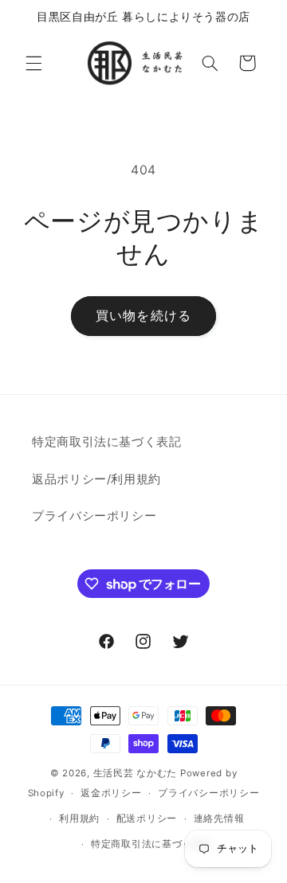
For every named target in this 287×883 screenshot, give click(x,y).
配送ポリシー (146, 818)
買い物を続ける (143, 315)
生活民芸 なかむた (135, 773)
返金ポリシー (111, 793)
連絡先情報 (219, 818)
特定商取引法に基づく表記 (107, 442)
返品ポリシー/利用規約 (96, 479)
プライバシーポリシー (94, 516)
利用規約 (79, 818)
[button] (33, 63)
